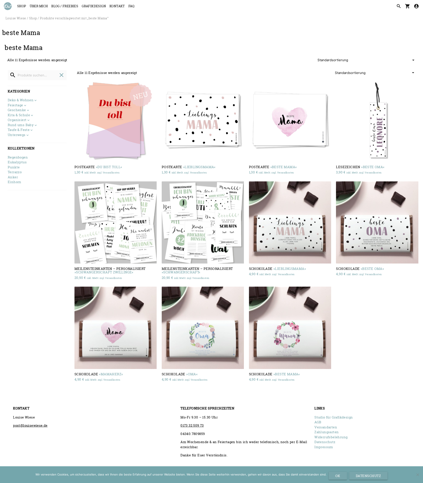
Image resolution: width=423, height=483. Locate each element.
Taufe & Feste (19, 130)
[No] (417, 474)
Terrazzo (15, 172)
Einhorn (14, 182)
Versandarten (325, 427)
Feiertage (15, 105)
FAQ (131, 6)
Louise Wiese (16, 18)
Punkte (14, 167)
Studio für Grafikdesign (333, 417)
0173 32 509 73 (192, 425)
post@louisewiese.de (30, 425)
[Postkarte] (115, 120)
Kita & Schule (19, 115)
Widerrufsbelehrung (330, 437)
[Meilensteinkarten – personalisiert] (115, 222)
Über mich (39, 6)
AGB (317, 422)
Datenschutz (324, 442)
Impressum (323, 447)
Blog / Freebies (64, 6)
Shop (21, 6)
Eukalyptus (17, 162)
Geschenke (17, 110)
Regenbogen (18, 157)
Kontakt (117, 6)
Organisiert (17, 120)
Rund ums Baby (21, 125)
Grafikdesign (94, 6)
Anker (13, 177)
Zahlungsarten (326, 432)
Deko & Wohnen (20, 100)
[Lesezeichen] (377, 120)
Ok (337, 476)
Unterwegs (17, 135)
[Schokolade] (290, 222)
